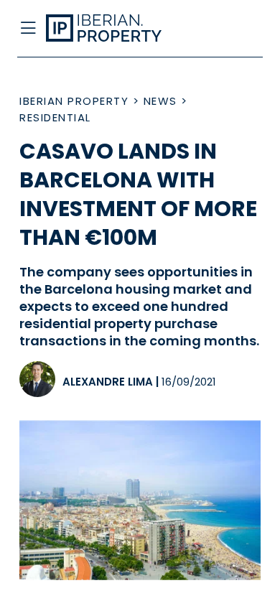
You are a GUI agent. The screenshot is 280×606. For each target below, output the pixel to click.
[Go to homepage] (113, 28)
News (160, 100)
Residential (55, 117)
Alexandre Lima (107, 381)
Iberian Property (74, 100)
